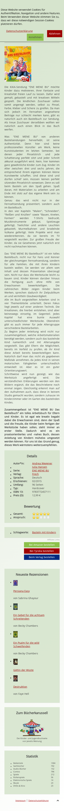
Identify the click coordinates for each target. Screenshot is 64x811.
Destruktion (20, 686)
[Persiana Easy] (15, 582)
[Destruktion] (15, 678)
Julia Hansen (39, 467)
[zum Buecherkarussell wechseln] (32, 727)
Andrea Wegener (42, 463)
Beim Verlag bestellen (42, 557)
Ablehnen (54, 33)
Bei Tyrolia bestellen (42, 551)
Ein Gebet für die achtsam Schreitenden (28, 616)
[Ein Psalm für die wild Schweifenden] (15, 634)
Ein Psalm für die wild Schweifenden (26, 644)
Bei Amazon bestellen (42, 544)
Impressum (20, 800)
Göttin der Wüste (23, 670)
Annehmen (35, 37)
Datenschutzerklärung (38, 800)
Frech (35, 474)
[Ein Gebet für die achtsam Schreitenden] (15, 606)
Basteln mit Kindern (44, 532)
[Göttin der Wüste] (15, 661)
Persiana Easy (21, 591)
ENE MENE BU (40, 470)
